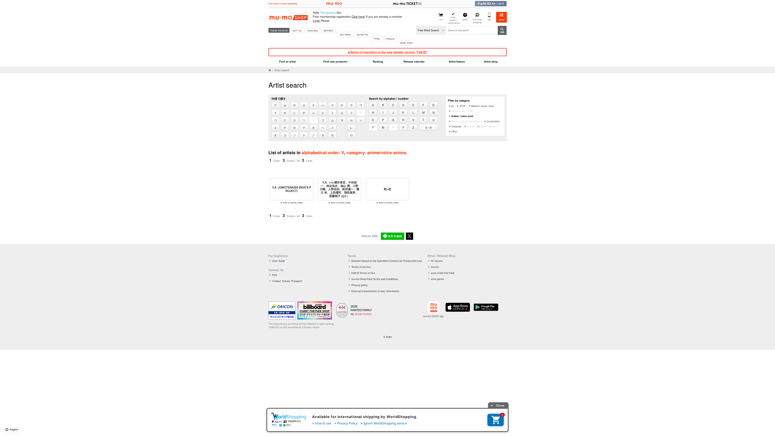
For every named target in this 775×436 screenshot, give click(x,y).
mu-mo (435, 267)
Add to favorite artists (293, 202)
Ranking (378, 61)
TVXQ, (377, 38)
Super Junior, (406, 42)
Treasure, (390, 38)
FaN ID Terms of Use (363, 273)
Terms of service (361, 267)
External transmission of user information (375, 291)
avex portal (437, 279)
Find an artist (287, 61)
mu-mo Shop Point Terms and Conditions (374, 279)
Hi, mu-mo (437, 261)
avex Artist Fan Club (442, 273)
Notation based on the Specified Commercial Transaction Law (386, 261)
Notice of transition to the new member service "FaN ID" (388, 52)
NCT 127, (297, 30)
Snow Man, (313, 30)
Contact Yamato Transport (287, 281)
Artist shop (491, 61)
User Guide (278, 261)
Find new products (335, 61)
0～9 (428, 127)
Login (316, 21)
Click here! (358, 17)
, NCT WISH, (345, 34)
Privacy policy (359, 285)
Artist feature (457, 61)
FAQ (274, 275)
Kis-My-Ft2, (362, 34)
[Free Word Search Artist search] (431, 30)
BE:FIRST (329, 30)
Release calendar (414, 61)
